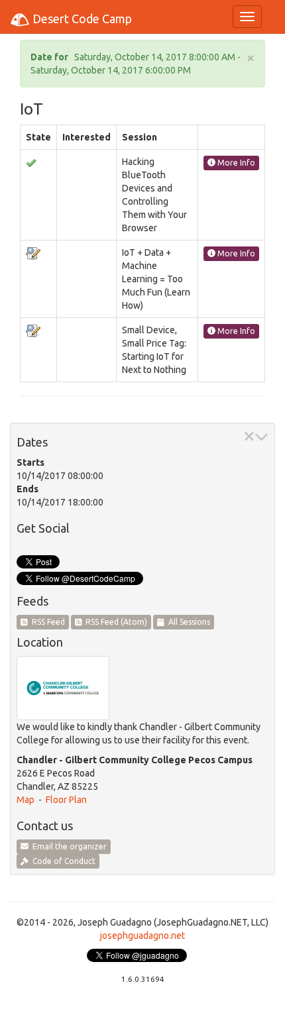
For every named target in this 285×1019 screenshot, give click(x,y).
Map (25, 799)
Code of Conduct (61, 861)
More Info (235, 162)
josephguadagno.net (142, 935)
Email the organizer (67, 846)
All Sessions (187, 621)
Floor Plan (66, 799)
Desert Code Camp (81, 18)
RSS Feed (46, 621)
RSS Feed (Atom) (114, 621)
